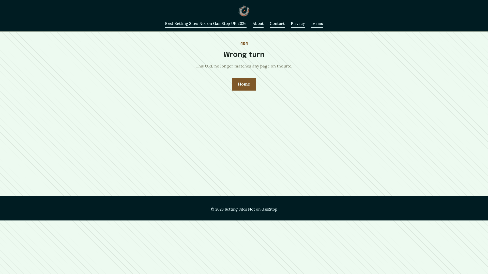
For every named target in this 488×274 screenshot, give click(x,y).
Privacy (298, 23)
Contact (277, 23)
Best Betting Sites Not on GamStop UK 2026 (206, 23)
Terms (317, 23)
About (258, 23)
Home (244, 84)
